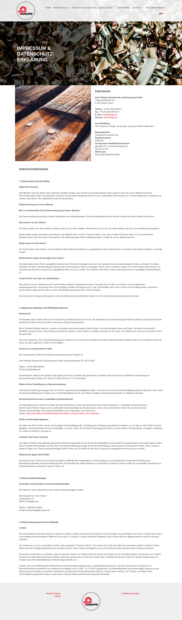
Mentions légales (53, 593)
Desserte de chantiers (84, 8)
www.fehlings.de (110, 117)
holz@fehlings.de (109, 114)
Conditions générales (130, 593)
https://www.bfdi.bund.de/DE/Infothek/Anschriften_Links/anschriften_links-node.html (63, 413)
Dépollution (105, 8)
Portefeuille (60, 8)
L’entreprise (123, 8)
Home (48, 8)
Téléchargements (155, 8)
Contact (136, 8)
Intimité (57, 596)
